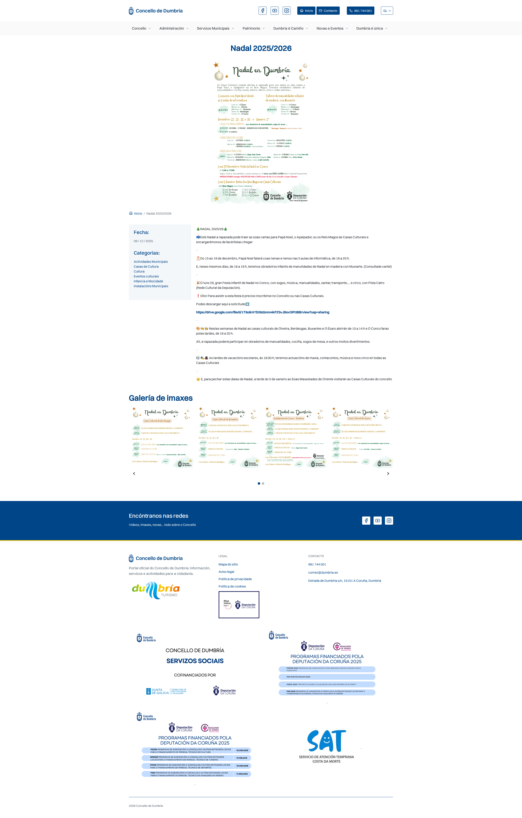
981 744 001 (363, 11)
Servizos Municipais (213, 28)
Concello (139, 28)
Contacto (330, 11)
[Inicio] (156, 11)
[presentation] (134, 473)
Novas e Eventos (330, 28)
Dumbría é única (369, 28)
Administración (171, 28)
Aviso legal (226, 572)
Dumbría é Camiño (288, 28)
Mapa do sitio (228, 564)
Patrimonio (251, 28)
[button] (259, 483)
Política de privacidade (235, 579)
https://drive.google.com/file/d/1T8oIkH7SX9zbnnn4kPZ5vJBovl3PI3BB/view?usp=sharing (262, 312)
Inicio (309, 11)
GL (385, 11)
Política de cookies (232, 586)
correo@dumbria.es (323, 572)
